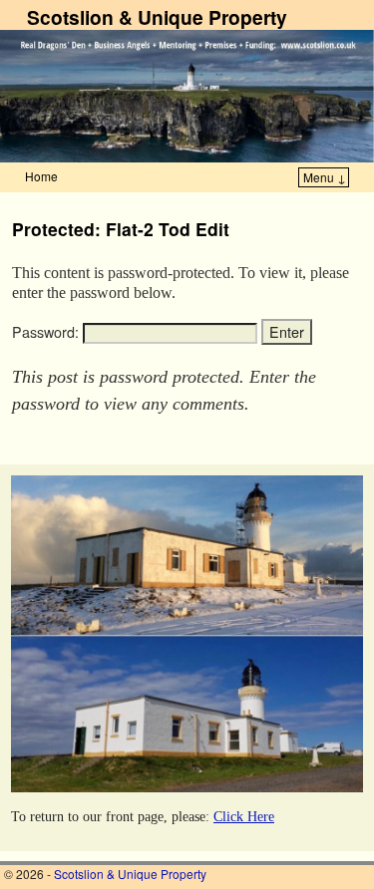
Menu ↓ (324, 176)
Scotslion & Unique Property (157, 17)
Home (41, 175)
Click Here (243, 816)
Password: (47, 332)
